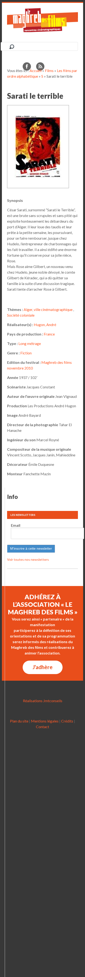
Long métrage (29, 343)
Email (15, 525)
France (49, 334)
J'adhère (43, 667)
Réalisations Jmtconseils (42, 700)
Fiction (26, 353)
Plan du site (19, 721)
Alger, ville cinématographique (48, 309)
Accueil (36, 70)
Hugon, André (45, 324)
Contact (42, 726)
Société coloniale (20, 315)
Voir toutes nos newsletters (28, 559)
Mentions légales (45, 721)
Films (49, 70)
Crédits (67, 721)
